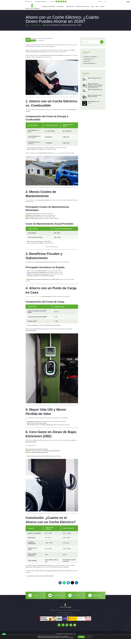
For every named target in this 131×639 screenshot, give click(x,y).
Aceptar (81, 637)
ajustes (71, 637)
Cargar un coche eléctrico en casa (33, 296)
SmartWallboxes (41, 40)
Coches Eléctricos (31, 40)
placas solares (56, 153)
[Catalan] (127, 1)
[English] (128, 1)
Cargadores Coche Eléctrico (90, 56)
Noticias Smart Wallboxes (89, 63)
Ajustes (89, 637)
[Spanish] (129, 1)
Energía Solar (87, 61)
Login (101, 1)
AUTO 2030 (32, 270)
